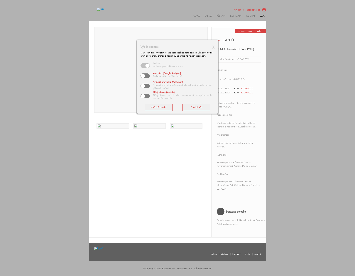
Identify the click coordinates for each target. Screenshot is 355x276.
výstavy (221, 15)
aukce (214, 254)
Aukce (196, 15)
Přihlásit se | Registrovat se (247, 9)
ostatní (250, 15)
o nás (247, 254)
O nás (208, 15)
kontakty (235, 15)
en (265, 16)
